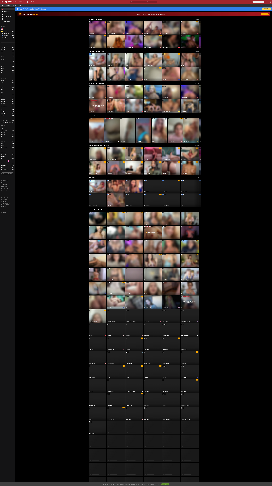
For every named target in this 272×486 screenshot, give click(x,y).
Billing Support (4, 186)
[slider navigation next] (197, 34)
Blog (2, 182)
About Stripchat (4, 180)
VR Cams (92, 178)
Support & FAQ (4, 184)
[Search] (148, 2)
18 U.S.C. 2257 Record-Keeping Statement (6, 204)
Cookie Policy (150, 484)
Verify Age (266, 8)
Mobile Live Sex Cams (96, 116)
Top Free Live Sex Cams (96, 51)
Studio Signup (4, 199)
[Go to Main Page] (11, 2)
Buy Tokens (3, 206)
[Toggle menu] (2, 2)
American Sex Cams (97, 19)
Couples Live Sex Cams (96, 84)
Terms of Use (4, 195)
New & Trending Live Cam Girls (99, 145)
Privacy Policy (4, 192)
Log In (268, 1)
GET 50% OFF (265, 14)
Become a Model (4, 197)
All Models (3, 201)
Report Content (4, 188)
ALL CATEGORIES (8, 173)
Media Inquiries (4, 190)
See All (197, 19)
